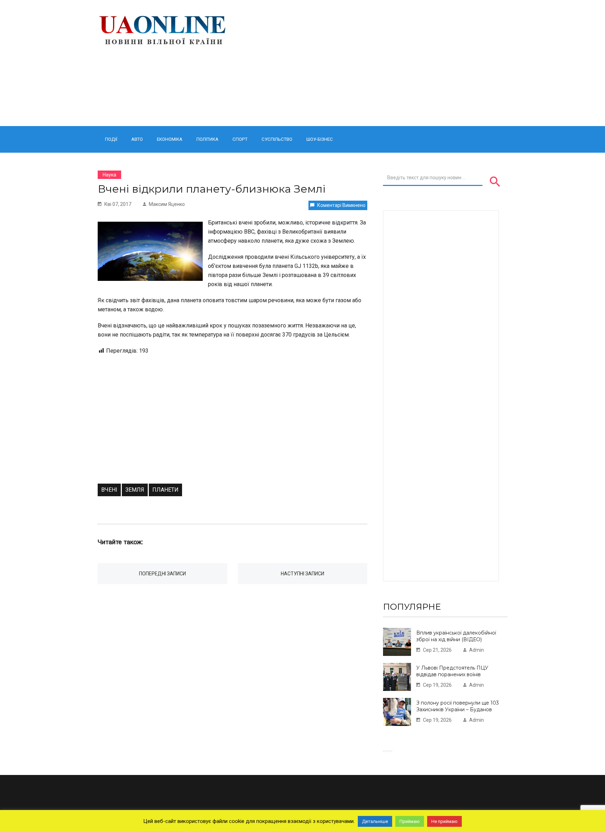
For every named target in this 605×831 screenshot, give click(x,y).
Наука (109, 175)
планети (165, 489)
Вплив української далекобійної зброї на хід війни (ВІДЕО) (456, 636)
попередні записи (162, 573)
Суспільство (277, 139)
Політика (207, 139)
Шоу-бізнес (319, 139)
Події (111, 139)
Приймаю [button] (409, 821)
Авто (137, 139)
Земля (134, 489)
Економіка (169, 139)
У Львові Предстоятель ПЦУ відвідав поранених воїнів (452, 671)
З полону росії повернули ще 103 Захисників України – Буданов (457, 706)
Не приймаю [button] (444, 821)
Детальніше (375, 821)
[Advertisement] (373, 63)
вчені (109, 489)
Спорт (240, 139)
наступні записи (302, 573)
